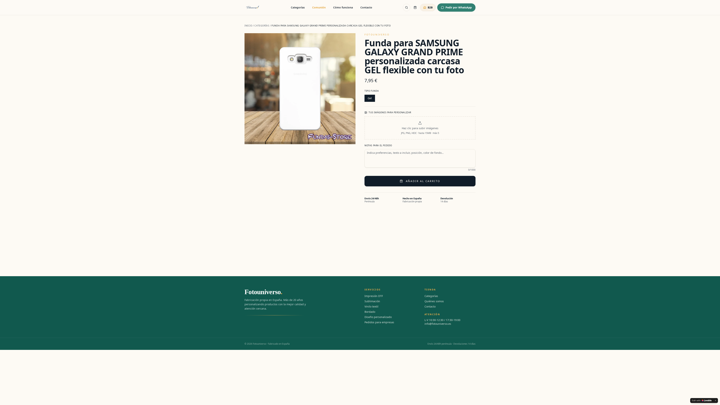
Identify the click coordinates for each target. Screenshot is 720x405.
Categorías (298, 7)
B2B (430, 7)
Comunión (319, 7)
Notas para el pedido (378, 145)
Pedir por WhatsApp (459, 7)
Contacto (366, 7)
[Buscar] (406, 7)
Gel (370, 98)
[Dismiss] (715, 400)
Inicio (248, 25)
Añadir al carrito (423, 181)
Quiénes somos (434, 301)
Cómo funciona (343, 7)
